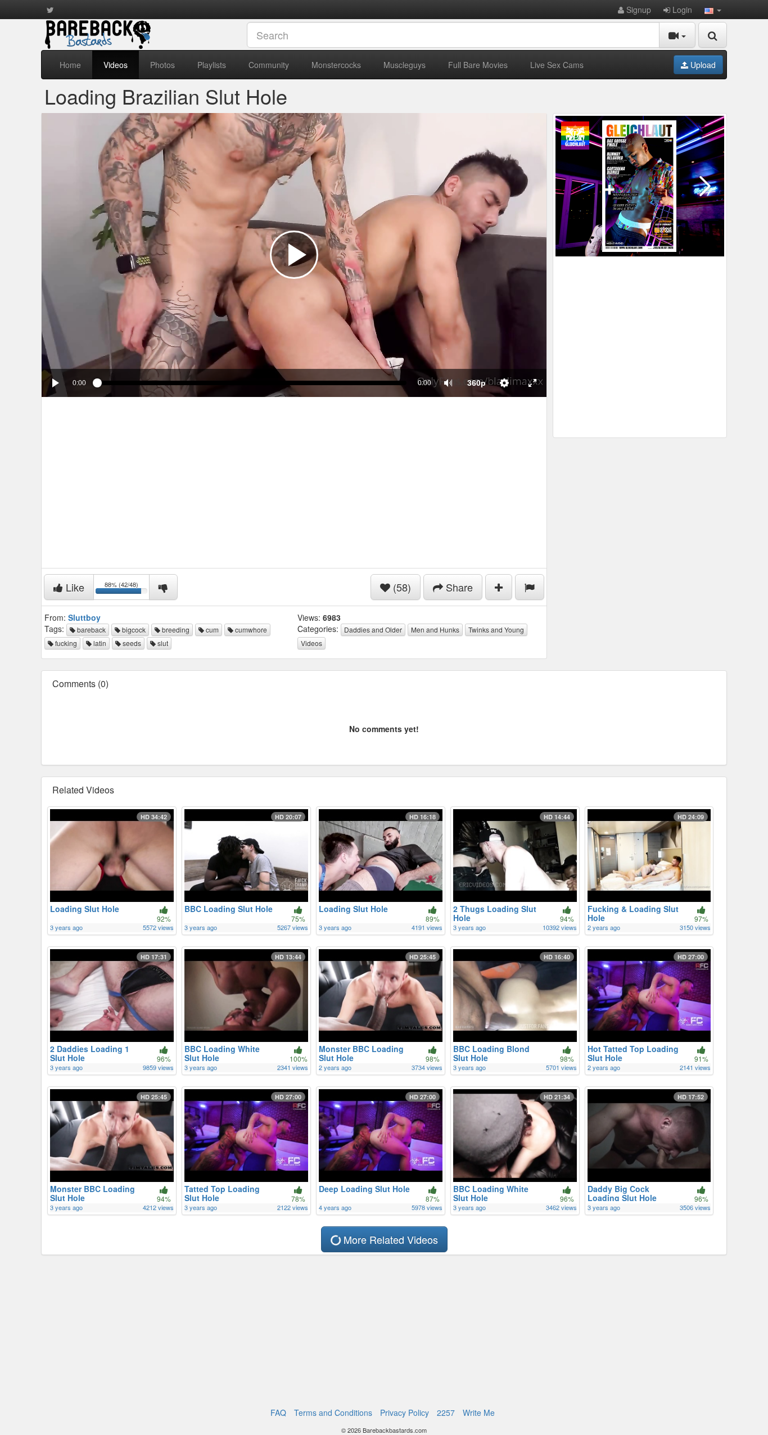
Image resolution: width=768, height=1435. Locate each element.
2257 (446, 1412)
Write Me (479, 1412)
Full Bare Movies (478, 64)
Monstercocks (336, 64)
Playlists (211, 64)
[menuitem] (476, 383)
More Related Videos (389, 1239)
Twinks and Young (496, 629)
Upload (702, 64)
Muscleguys (404, 64)
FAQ (278, 1412)
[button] (713, 9)
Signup (637, 9)
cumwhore (250, 629)
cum (211, 629)
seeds (131, 643)
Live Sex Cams (557, 64)
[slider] (251, 383)
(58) (400, 587)
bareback (90, 629)
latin (99, 643)
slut (162, 643)
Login (681, 9)
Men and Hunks (435, 629)
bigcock (133, 629)
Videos (115, 64)
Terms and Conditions (333, 1412)
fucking (65, 643)
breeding (174, 629)
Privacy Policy (404, 1412)
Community (269, 64)
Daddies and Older (373, 629)
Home (70, 64)
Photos (162, 64)
